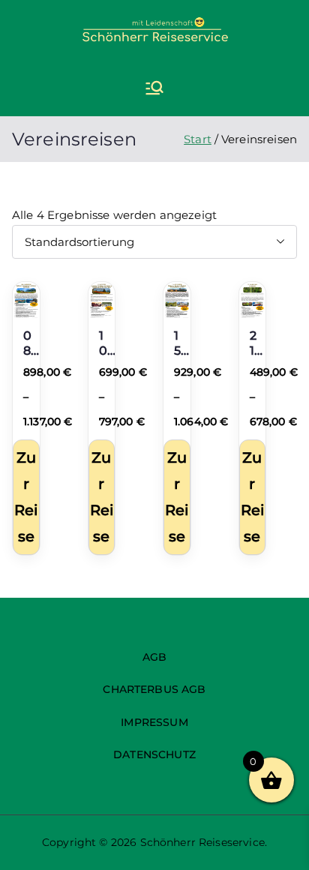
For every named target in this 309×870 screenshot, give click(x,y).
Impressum (154, 722)
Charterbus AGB (154, 689)
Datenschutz (154, 754)
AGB (154, 657)
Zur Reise (26, 496)
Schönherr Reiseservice (202, 842)
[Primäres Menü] (154, 89)
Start (198, 139)
